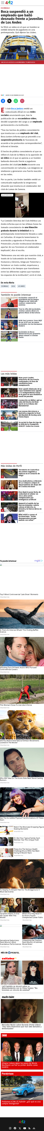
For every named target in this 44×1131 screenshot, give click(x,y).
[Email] (22, 101)
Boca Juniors (17, 108)
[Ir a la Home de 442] (9, 4)
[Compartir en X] (9, 101)
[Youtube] (24, 1128)
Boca (13, 286)
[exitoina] (22, 959)
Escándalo (4, 286)
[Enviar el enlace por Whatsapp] (16, 101)
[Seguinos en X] (20, 1128)
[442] (22, 1122)
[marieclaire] (22, 997)
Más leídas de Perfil (11, 465)
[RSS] (29, 1128)
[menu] (2, 3)
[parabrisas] (22, 1074)
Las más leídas (9, 373)
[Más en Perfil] (13, 952)
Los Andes (21, 286)
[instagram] (10, 1128)
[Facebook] (15, 1128)
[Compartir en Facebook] (3, 101)
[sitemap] (34, 1128)
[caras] (22, 1036)
